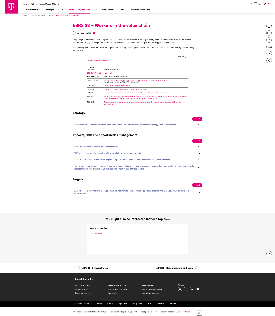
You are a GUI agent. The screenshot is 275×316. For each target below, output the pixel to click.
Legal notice (122, 304)
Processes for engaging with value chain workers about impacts (125, 89)
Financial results (147, 286)
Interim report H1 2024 (117, 286)
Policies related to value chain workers (117, 86)
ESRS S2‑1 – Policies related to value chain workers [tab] (96, 147)
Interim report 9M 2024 (117, 290)
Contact (99, 304)
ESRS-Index (98, 234)
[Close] (255, 4)
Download (180, 57)
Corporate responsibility (83, 33)
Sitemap (150, 304)
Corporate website (82, 293)
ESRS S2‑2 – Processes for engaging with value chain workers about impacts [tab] (107, 153)
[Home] (250, 4)
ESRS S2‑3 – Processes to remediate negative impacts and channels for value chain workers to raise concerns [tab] (122, 160)
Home (25, 16)
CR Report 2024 (81, 290)
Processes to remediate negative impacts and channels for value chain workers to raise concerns (136, 93)
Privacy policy (137, 304)
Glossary (173, 304)
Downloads (112, 293)
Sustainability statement (38, 16)
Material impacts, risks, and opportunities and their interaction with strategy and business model (136, 80)
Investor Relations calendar (151, 290)
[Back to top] (269, 253)
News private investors (150, 293)
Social (51, 16)
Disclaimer (161, 304)
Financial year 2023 (83, 286)
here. (188, 312)
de (265, 4)
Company (110, 304)
